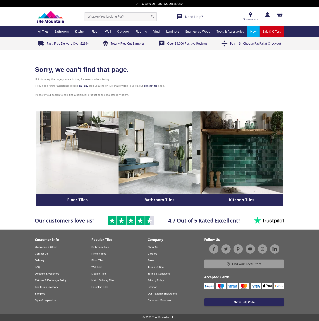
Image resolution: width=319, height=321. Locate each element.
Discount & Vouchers (47, 273)
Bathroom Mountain (159, 300)
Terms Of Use (156, 266)
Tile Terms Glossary (46, 286)
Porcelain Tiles (99, 286)
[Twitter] (226, 249)
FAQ (37, 266)
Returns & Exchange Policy (50, 280)
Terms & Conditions (159, 273)
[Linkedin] (274, 249)
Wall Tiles (96, 266)
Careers (152, 253)
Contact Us (41, 253)
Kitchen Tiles (98, 253)
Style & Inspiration (45, 300)
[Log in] (267, 14)
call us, (83, 85)
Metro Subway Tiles (102, 280)
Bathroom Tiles (100, 246)
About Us (153, 246)
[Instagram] (262, 249)
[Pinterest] (238, 249)
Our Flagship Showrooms (162, 293)
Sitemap (152, 286)
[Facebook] (214, 249)
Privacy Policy (156, 280)
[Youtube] (250, 249)
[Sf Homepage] (50, 16)
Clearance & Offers (46, 246)
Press (151, 260)
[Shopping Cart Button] (280, 14)
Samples (40, 293)
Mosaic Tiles (98, 273)
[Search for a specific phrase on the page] (152, 16)
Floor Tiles (97, 260)
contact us (150, 85)
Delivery (39, 260)
